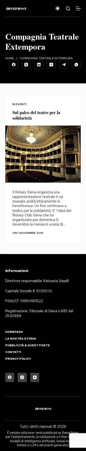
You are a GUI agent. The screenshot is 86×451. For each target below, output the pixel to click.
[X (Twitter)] (26, 64)
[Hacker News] (51, 64)
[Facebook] (13, 64)
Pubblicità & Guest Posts (27, 345)
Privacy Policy (18, 359)
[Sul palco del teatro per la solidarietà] (43, 154)
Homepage (14, 332)
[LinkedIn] (38, 64)
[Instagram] (22, 377)
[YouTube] (34, 377)
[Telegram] (63, 64)
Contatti (13, 352)
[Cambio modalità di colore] (57, 8)
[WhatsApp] (76, 64)
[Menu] (78, 8)
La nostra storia (20, 339)
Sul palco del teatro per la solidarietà (36, 115)
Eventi (21, 104)
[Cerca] (68, 8)
